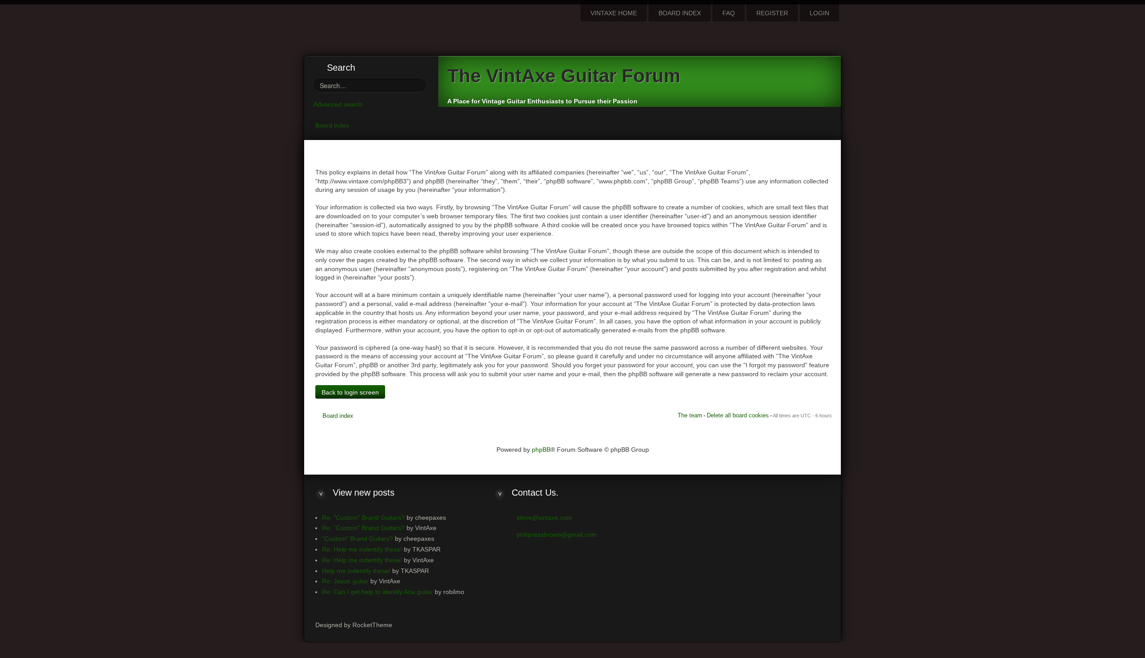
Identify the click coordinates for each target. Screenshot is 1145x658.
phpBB (541, 449)
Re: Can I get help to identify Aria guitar (377, 591)
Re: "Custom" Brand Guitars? (363, 517)
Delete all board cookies (738, 415)
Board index (332, 125)
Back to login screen (350, 392)
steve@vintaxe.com (544, 517)
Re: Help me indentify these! (362, 549)
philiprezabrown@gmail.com (557, 534)
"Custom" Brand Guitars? (357, 538)
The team (690, 415)
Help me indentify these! (356, 570)
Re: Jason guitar (345, 581)
